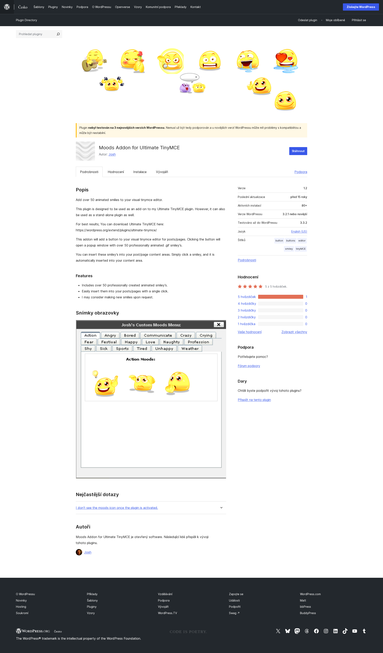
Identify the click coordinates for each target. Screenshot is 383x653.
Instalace (140, 172)
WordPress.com (310, 594)
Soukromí (22, 613)
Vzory (91, 613)
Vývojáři (162, 172)
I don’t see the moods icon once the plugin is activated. (117, 508)
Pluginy (92, 606)
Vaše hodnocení (250, 332)
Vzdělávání (165, 594)
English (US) (299, 231)
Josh (112, 154)
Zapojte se (236, 594)
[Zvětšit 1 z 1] (221, 325)
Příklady (92, 594)
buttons (290, 240)
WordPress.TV (167, 613)
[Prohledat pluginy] (58, 34)
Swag (234, 613)
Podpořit (235, 606)
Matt (303, 600)
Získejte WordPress (361, 7)
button (279, 240)
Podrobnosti (89, 172)
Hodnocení (116, 172)
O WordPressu (25, 594)
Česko (58, 631)
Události (234, 600)
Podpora (300, 172)
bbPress (305, 606)
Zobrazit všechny (294, 332)
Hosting (21, 606)
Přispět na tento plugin (254, 400)
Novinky (21, 600)
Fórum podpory (249, 366)
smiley (289, 248)
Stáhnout (298, 151)
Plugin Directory (26, 20)
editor (302, 240)
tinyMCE (301, 248)
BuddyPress (308, 613)
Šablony (92, 600)
